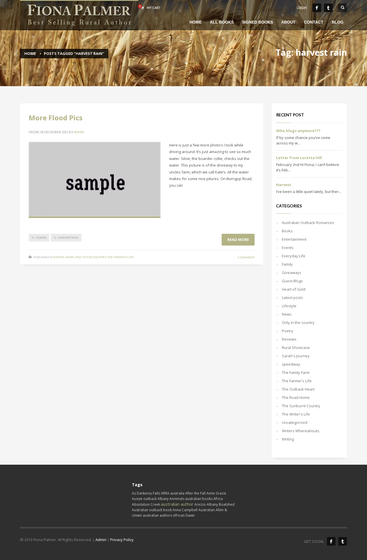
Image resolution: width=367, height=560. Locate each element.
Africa (218, 498)
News (69, 257)
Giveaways (291, 272)
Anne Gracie (216, 493)
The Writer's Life (296, 414)
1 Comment (246, 257)
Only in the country (90, 257)
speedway (291, 364)
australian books (198, 498)
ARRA (165, 493)
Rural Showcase (296, 347)
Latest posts (292, 297)
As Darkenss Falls (146, 493)
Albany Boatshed (221, 504)
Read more (238, 239)
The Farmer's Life (120, 257)
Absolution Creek (146, 504)
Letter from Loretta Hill (299, 157)
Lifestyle (289, 305)
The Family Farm (296, 372)
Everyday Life (293, 255)
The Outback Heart (298, 389)
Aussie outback (144, 498)
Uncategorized (294, 422)
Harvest (283, 184)
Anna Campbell (185, 509)
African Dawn (184, 515)
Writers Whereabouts (300, 430)
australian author (177, 504)
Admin (79, 132)
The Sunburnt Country (301, 405)
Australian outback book (152, 509)
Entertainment (294, 239)
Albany (163, 498)
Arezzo (200, 504)
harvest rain (68, 237)
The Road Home (296, 397)
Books (287, 230)
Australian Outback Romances (308, 222)
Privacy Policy (122, 539)
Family (287, 264)
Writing (288, 439)
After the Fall (195, 493)
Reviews (289, 339)
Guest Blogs (292, 280)
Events (59, 257)
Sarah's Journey (296, 355)
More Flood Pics (56, 117)
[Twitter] (328, 7)
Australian (206, 509)
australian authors (157, 515)
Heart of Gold (293, 289)
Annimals (176, 498)
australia (177, 493)
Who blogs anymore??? (298, 130)
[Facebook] (317, 7)
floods (41, 237)
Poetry (287, 330)
